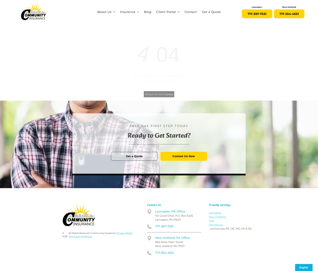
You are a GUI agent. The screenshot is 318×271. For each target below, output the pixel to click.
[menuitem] (106, 12)
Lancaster (215, 212)
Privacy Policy (124, 233)
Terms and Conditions (80, 236)
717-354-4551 (164, 253)
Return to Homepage (159, 94)
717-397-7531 (164, 226)
